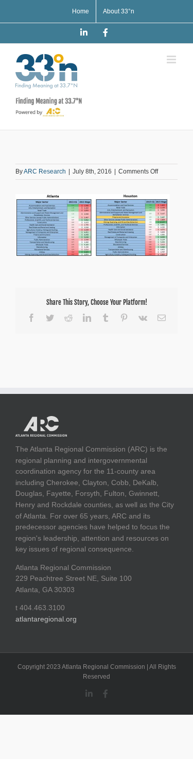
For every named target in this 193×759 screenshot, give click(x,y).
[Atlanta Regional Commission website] (41, 421)
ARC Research (45, 171)
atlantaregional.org (46, 619)
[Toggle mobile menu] (172, 59)
